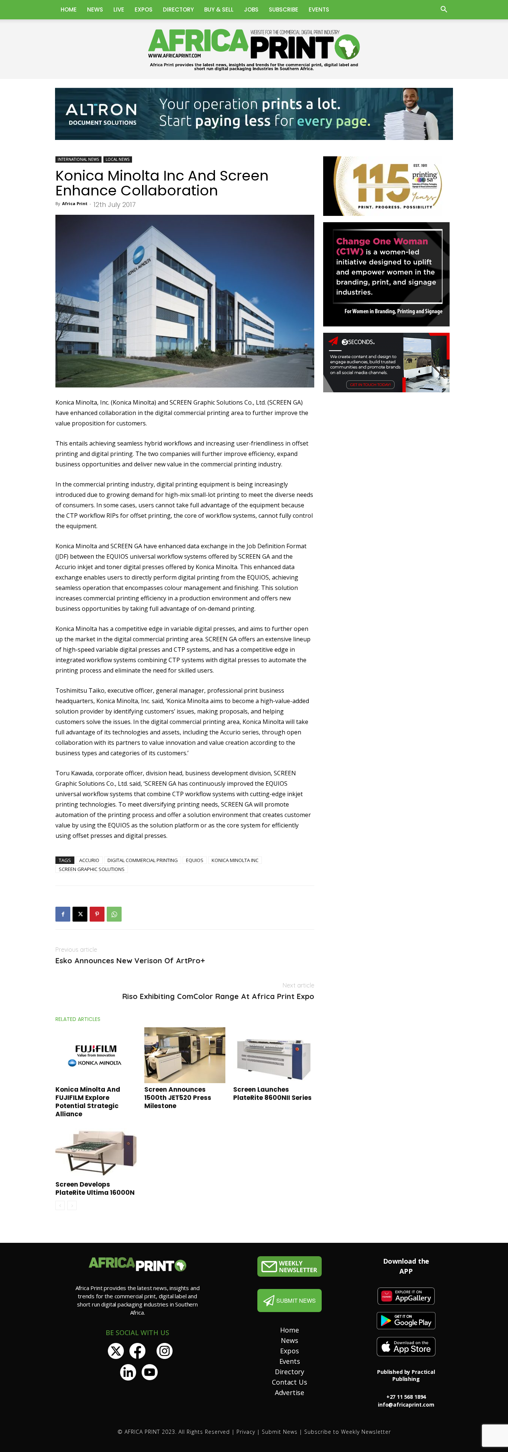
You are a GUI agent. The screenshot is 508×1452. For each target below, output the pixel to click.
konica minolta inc (235, 860)
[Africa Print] (254, 50)
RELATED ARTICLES (77, 1019)
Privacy (246, 1431)
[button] (444, 10)
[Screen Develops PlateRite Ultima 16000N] (95, 1150)
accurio (89, 860)
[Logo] (289, 1266)
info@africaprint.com (406, 1404)
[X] (80, 914)
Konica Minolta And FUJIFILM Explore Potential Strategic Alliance (87, 1101)
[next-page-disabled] (72, 1205)
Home (69, 9)
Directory (178, 9)
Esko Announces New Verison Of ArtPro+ (130, 960)
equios (194, 860)
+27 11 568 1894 (406, 1396)
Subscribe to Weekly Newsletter (347, 1431)
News (95, 9)
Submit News (280, 1431)
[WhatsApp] (114, 914)
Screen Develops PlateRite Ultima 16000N (95, 1188)
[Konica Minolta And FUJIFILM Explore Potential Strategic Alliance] (95, 1055)
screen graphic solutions (92, 869)
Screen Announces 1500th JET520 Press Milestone (177, 1097)
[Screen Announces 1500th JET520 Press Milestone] (184, 1055)
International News (78, 159)
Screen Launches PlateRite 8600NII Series (272, 1093)
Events (319, 9)
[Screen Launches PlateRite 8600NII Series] (273, 1055)
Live (118, 9)
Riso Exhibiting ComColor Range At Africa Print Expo (218, 996)
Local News (118, 159)
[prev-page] (60, 1205)
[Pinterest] (97, 914)
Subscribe (283, 9)
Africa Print (74, 203)
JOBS (251, 9)
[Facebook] (62, 914)
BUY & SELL (219, 9)
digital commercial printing (142, 860)
